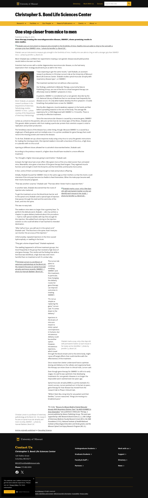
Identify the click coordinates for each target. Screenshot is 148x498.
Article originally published (25, 430)
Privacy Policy (14, 485)
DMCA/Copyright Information (62, 494)
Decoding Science (45, 430)
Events (82, 23)
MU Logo (18, 3)
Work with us (124, 448)
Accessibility (75, 494)
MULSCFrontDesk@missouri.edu (27, 463)
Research (22, 23)
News (121, 466)
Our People (48, 23)
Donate (100, 4)
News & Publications (66, 23)
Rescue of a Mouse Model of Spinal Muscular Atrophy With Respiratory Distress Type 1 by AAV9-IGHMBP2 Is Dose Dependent (69, 409)
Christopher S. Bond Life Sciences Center (53, 14)
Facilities (34, 23)
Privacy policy (84, 494)
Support (122, 454)
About (93, 23)
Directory (76, 4)
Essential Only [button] (9, 492)
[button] (23, 491)
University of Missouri (29, 4)
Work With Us (88, 4)
